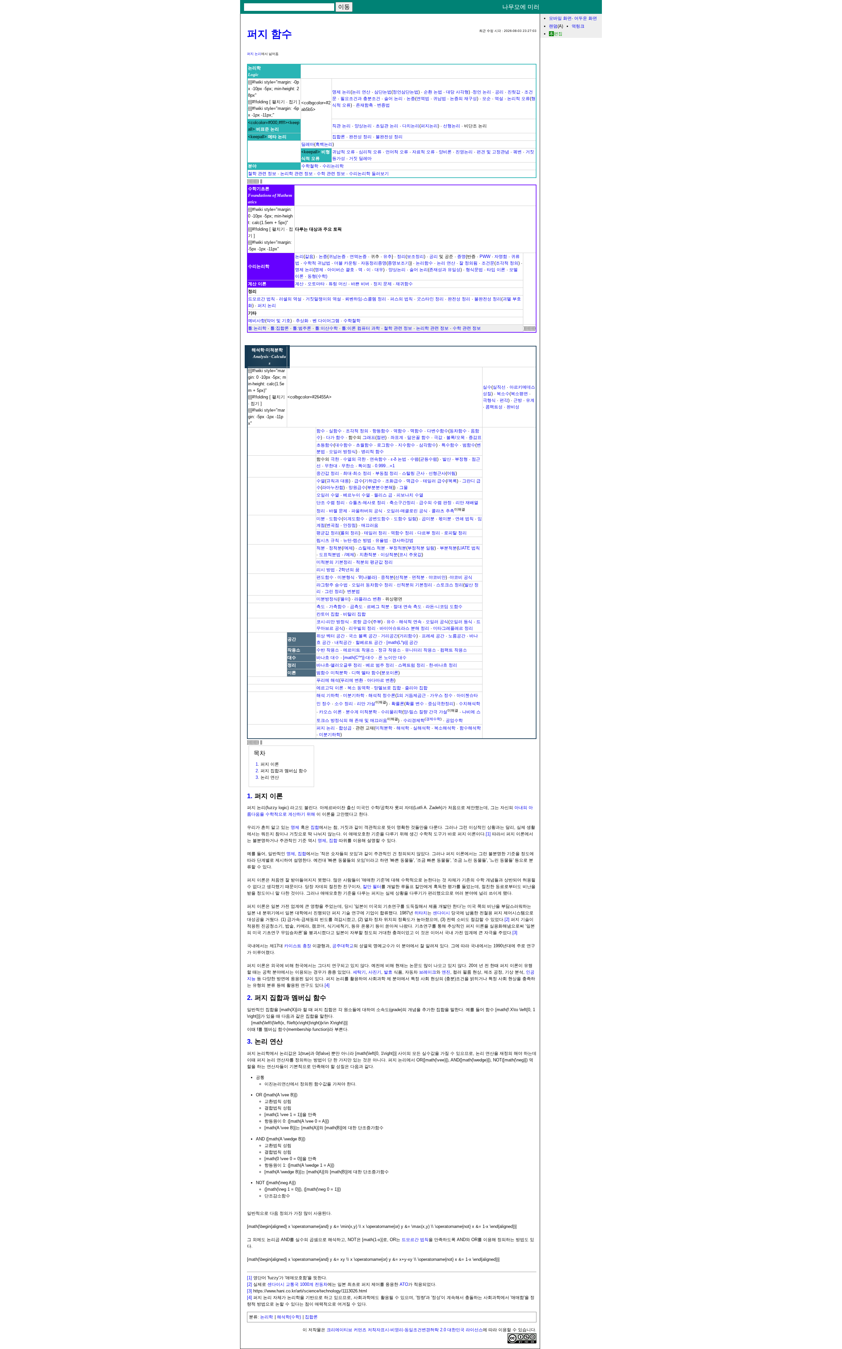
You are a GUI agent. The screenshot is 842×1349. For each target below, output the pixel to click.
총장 (307, 945)
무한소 (347, 465)
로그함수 (385, 445)
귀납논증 (337, 256)
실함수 (335, 430)
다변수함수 (437, 430)
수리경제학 (414, 720)
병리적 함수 (372, 451)
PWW (485, 256)
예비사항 (256, 320)
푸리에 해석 (327, 680)
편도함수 (325, 577)
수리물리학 (391, 712)
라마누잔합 (332, 487)
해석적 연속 (410, 621)
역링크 (578, 26)
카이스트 (292, 945)
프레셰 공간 (433, 635)
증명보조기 (398, 263)
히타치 (420, 912)
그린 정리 (334, 591)
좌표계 (396, 437)
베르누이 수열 (356, 495)
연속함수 (378, 459)
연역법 (422, 98)
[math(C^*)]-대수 (358, 657)
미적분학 (383, 727)
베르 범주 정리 (380, 665)
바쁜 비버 (360, 283)
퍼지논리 (429, 125)
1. (250, 796)
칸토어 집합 (327, 614)
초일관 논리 (387, 125)
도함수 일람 (405, 518)
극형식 (489, 400)
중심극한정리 (441, 703)
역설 (499, 98)
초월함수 (364, 445)
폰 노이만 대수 (392, 657)
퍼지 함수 (269, 34)
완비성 (513, 406)
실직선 (499, 387)
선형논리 (451, 125)
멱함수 (416, 430)
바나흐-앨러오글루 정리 (339, 665)
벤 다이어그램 (325, 320)
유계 (530, 400)
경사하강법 (402, 540)
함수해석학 (470, 727)
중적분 (387, 577)
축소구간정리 (402, 502)
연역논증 (358, 256)
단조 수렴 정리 (330, 502)
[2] (507, 919)
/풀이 (344, 599)
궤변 (517, 151)
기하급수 (372, 480)
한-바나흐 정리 (443, 665)
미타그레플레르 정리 (453, 628)
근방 (517, 400)
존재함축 (364, 105)
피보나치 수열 (409, 495)
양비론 (445, 151)
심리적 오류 (370, 151)
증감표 (475, 437)
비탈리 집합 (354, 614)
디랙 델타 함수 (366, 672)
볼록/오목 (455, 437)
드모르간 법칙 (261, 298)
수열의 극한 (354, 459)
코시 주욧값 (410, 554)
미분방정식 (327, 599)
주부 (377, 621)
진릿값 (514, 91)
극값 (438, 437)
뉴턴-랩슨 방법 (357, 540)
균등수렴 (428, 459)
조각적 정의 (507, 263)
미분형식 (346, 577)
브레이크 (427, 972)
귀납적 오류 (343, 151)
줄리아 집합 (416, 687)
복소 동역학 (358, 687)
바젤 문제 (338, 511)
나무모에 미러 (520, 7)
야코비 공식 (461, 577)
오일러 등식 (461, 621)
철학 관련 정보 (262, 173)
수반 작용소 (327, 650)
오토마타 (316, 283)
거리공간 (389, 635)
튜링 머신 (338, 283)
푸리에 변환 (351, 680)
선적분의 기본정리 (414, 584)
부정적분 (397, 548)
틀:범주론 (302, 328)
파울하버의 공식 (367, 511)
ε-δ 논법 (398, 459)
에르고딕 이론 (329, 687)
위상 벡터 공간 (330, 635)
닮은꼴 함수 (418, 437)
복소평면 (519, 393)
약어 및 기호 (278, 320)
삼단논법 (382, 91)
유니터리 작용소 (420, 650)
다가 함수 (335, 437)
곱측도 (356, 606)
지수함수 (406, 445)
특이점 (364, 465)
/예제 (348, 548)
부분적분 (448, 548)
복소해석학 (445, 727)
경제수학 (433, 719)
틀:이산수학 (326, 328)
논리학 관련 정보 (296, 173)
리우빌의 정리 (362, 628)
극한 (335, 459)
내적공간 (343, 642)
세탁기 (359, 972)
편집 (558, 33)
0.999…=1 (385, 465)
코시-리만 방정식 (332, 621)
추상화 (302, 320)
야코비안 (437, 577)
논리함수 (424, 263)
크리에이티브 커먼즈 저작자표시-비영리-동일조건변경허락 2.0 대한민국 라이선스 (405, 1329)
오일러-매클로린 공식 (407, 511)
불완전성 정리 (389, 136)
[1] (488, 833)
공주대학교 (343, 945)
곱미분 (428, 518)
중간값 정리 (327, 473)
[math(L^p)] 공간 (402, 642)
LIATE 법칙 (469, 548)
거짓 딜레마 (360, 158)
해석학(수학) (289, 1316)
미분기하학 (353, 695)
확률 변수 (415, 703)
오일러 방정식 (342, 451)
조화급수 (393, 480)
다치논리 (410, 125)
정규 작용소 (389, 650)
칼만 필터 (372, 886)
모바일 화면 (560, 18)
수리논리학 (333, 166)
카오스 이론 (330, 712)
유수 (390, 621)
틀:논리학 (257, 328)
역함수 (399, 430)
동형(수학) (317, 276)
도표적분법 (329, 554)
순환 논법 (433, 91)
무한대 (331, 465)
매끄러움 (369, 525)
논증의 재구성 (463, 98)
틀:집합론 (279, 328)
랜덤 (553, 26)
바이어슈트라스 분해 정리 (404, 628)
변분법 (353, 591)
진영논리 (464, 151)
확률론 (397, 703)
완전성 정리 (360, 136)
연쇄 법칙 (464, 518)
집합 (314, 827)
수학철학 (309, 166)
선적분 (401, 577)
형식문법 (474, 269)
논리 (299, 256)
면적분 (418, 577)
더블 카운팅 (345, 263)
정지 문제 (382, 283)
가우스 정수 (441, 695)
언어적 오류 (396, 151)
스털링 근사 (413, 473)
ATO (404, 1284)
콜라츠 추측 (443, 511)
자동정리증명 (373, 263)
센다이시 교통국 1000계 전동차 (297, 1284)
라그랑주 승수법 (332, 584)
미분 (320, 518)
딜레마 (307, 144)
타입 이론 (496, 269)
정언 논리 (482, 91)
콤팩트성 (494, 406)
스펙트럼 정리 (411, 665)
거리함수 (407, 635)
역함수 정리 (402, 532)
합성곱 (345, 727)
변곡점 (332, 525)
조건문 (488, 263)
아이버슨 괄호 (340, 269)
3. (250, 1041)
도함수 (335, 518)
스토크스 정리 (449, 584)
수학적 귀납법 (316, 263)
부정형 (461, 459)
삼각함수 (427, 445)
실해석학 (421, 727)
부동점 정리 (386, 473)
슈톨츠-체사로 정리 (367, 502)
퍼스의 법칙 (401, 298)
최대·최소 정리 (357, 473)
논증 (411, 98)
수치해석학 (469, 703)
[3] (514, 932)
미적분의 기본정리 (334, 562)
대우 (379, 269)
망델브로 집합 (387, 687)
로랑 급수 (362, 621)
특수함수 (449, 445)
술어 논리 (393, 98)
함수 (320, 430)
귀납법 (439, 98)
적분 (320, 548)
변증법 (383, 105)
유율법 (381, 540)
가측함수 (337, 606)
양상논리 (363, 125)
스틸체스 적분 (371, 548)
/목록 (452, 480)
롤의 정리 (349, 532)
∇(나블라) (368, 577)
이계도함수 (353, 518)
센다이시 (441, 912)
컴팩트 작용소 (453, 650)
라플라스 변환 (367, 599)
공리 (499, 91)
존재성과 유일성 (444, 269)
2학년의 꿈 (349, 569)
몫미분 (444, 518)
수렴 (414, 459)
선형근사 (437, 473)
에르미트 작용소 (358, 650)
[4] (327, 985)
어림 (451, 473)
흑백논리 (324, 144)
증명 (461, 256)
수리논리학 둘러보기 (369, 173)
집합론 (338, 136)
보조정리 (415, 256)
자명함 (500, 256)
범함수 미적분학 (332, 672)
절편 (381, 437)
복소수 (503, 393)
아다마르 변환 (380, 680)
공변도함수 (379, 518)
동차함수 (458, 430)
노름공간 (456, 635)
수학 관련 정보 (331, 173)
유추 (387, 256)
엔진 (446, 972)
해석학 (402, 727)
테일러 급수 (434, 480)
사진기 (374, 972)
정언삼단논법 (405, 91)
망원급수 (357, 487)
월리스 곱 (383, 495)
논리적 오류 (518, 98)
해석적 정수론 (381, 695)
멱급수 (412, 480)
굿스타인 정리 (430, 298)
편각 (504, 400)
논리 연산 (361, 91)
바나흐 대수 (327, 657)
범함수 (468, 445)
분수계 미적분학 (361, 712)
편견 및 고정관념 (493, 151)
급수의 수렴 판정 (435, 502)
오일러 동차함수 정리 (372, 584)
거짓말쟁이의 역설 (323, 298)
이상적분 (389, 554)
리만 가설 (366, 703)
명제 (319, 269)
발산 (446, 459)
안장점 (349, 525)
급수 (358, 480)
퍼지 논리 (254, 54)
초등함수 (325, 445)
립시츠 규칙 (327, 540)
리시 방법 (325, 569)
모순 (486, 98)
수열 (320, 480)
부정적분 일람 (421, 548)
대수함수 (343, 445)
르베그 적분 (378, 606)
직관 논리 (341, 125)
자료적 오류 (423, 151)
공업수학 (454, 720)
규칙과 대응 (337, 480)
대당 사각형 (457, 91)
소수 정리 (343, 703)
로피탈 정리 (455, 532)
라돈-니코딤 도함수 (444, 606)
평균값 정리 (327, 532)
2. (250, 997)
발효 (388, 972)
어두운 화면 (585, 18)
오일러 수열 (327, 495)
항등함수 (380, 430)
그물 (403, 487)
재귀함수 (404, 283)
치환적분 (368, 554)
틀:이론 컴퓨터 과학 (361, 328)
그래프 (368, 437)
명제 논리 (341, 91)
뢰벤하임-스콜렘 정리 (365, 298)
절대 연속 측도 (407, 606)
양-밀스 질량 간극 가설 (425, 712)
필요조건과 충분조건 (360, 98)
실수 (487, 387)
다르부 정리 (428, 532)
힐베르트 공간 (369, 642)
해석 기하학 (327, 695)
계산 (299, 283)
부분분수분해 (380, 487)
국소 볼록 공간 (363, 635)
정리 (401, 256)
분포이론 (389, 672)
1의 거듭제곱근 (411, 695)
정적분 (335, 548)
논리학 (266, 1316)
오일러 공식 (437, 621)
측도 (320, 606)
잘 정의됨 (468, 263)
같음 (309, 256)
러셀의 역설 (290, 298)
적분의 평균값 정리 (374, 562)
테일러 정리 (375, 532)
